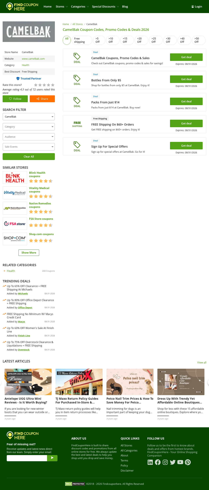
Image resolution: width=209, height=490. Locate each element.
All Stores (77, 24)
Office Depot (25, 307)
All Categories (129, 450)
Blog (125, 6)
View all (201, 362)
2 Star (40, 84)
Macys (21, 321)
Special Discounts (103, 6)
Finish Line (24, 335)
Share (44, 99)
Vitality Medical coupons (39, 189)
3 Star (44, 84)
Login (198, 6)
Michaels (23, 293)
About (124, 455)
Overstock (24, 349)
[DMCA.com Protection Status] (75, 484)
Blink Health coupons (37, 174)
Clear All (29, 156)
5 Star (53, 84)
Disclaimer (127, 470)
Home (48, 6)
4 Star (48, 84)
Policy (124, 465)
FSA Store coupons (41, 219)
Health (25, 65)
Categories (78, 6)
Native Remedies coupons (40, 205)
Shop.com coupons (41, 234)
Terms (124, 460)
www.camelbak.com (33, 58)
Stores (60, 6)
